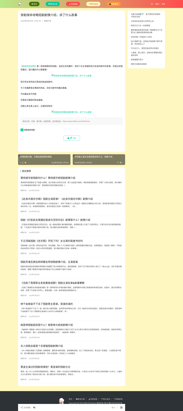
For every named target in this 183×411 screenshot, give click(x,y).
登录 (157, 4)
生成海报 (26, 407)
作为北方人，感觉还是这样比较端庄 (145, 48)
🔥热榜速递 (73, 4)
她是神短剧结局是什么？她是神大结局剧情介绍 (47, 325)
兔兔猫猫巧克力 (137, 59)
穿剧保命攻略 (28, 66)
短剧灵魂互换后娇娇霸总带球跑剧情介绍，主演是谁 (49, 261)
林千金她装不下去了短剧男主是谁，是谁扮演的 (47, 304)
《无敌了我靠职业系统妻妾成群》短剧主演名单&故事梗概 (52, 282)
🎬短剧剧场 (113, 4)
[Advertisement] (72, 44)
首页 (35, 4)
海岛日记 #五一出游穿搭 (140, 25)
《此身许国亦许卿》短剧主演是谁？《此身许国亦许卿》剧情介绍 (57, 198)
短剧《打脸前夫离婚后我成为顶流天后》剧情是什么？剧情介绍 (55, 219)
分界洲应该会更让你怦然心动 (142, 21)
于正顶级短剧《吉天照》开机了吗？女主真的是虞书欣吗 (52, 240)
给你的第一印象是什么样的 (141, 37)
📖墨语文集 (52, 4)
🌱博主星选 (93, 4)
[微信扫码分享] (33, 407)
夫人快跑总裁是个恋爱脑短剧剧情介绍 (42, 346)
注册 (163, 4)
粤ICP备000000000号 (113, 403)
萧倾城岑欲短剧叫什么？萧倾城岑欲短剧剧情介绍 (48, 177)
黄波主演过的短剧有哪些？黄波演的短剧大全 (45, 367)
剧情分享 (47, 21)
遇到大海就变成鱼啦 (139, 64)
